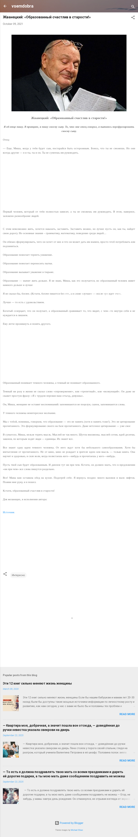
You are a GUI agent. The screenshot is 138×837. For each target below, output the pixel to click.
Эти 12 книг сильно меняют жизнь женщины (37, 683)
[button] (133, 18)
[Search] (133, 7)
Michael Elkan (77, 830)
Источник (8, 512)
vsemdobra (22, 6)
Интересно (18, 575)
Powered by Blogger (71, 823)
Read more (127, 714)
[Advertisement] (69, 184)
